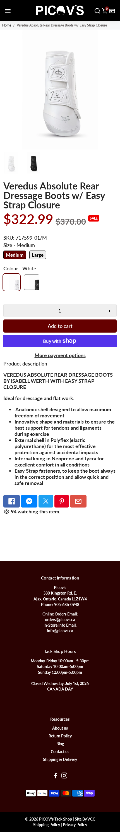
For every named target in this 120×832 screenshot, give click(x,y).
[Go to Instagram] (64, 776)
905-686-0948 (66, 604)
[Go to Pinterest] (61, 501)
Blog (60, 744)
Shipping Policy (46, 825)
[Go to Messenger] (29, 501)
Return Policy (60, 736)
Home (6, 25)
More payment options (60, 355)
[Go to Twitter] (46, 501)
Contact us (60, 751)
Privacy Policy (75, 825)
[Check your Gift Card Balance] (112, 10)
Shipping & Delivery (60, 759)
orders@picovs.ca (60, 619)
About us (60, 728)
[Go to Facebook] (11, 501)
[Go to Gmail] (78, 501)
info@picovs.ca (60, 631)
